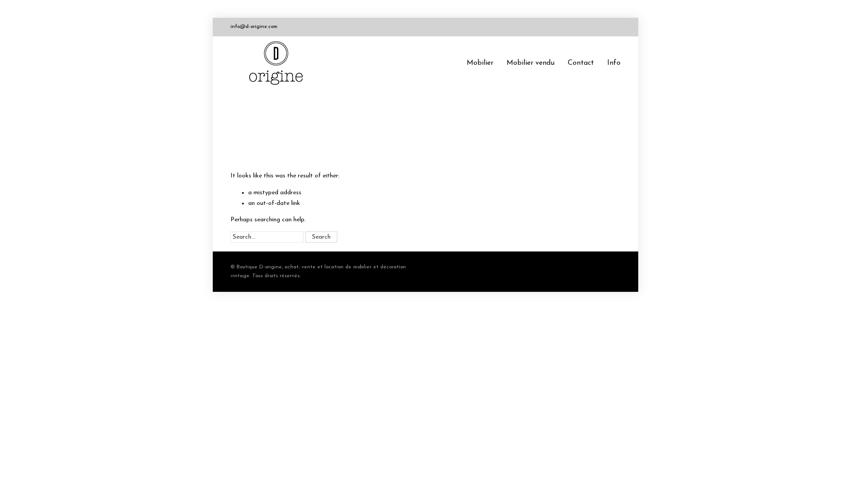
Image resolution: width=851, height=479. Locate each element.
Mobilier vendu (530, 63)
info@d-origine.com (253, 26)
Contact (581, 63)
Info (614, 63)
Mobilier (480, 63)
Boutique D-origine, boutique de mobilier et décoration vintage (279, 63)
